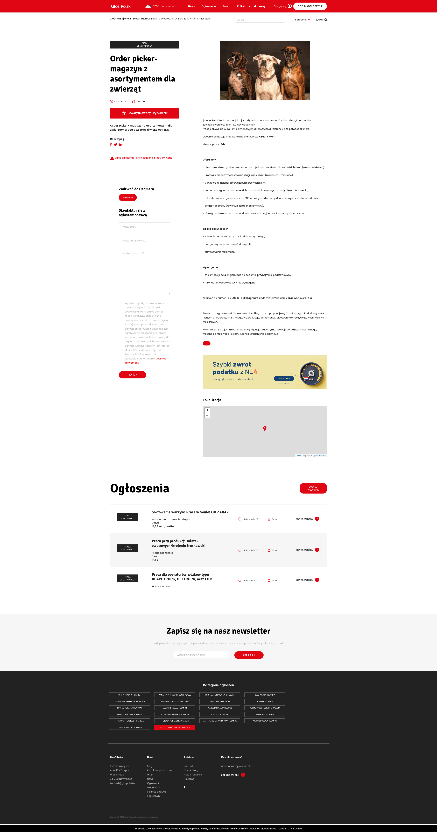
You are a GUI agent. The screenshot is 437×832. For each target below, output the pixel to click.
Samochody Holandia (220, 701)
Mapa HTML (154, 787)
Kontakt (188, 766)
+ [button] (207, 410)
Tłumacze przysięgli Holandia (130, 721)
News (191, 6)
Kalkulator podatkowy (251, 6)
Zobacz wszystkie (313, 488)
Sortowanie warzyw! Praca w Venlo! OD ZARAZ (190, 512)
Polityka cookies (156, 791)
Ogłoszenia (209, 6)
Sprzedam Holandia (265, 714)
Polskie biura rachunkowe (129, 708)
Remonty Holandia (219, 714)
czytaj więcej (304, 518)
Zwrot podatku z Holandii (130, 727)
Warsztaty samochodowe (220, 708)
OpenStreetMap (319, 455)
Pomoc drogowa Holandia (264, 721)
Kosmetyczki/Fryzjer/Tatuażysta (265, 708)
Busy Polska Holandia (265, 695)
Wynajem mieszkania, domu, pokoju (175, 695)
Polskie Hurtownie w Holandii (175, 714)
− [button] (207, 415)
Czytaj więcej (295, 828)
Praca (226, 6)
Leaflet (298, 455)
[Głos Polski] (121, 6)
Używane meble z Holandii (175, 708)
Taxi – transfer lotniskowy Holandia (219, 721)
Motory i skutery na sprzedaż (175, 701)
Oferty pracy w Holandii (129, 695)
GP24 (150, 774)
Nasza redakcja (193, 774)
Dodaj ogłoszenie (310, 6)
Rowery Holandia (265, 701)
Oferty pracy (145, 44)
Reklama (189, 779)
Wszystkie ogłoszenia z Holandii (175, 727)
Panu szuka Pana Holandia (130, 714)
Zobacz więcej (230, 775)
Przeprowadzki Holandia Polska (130, 701)
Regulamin (153, 796)
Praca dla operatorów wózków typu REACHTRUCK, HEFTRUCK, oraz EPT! (182, 576)
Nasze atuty (191, 770)
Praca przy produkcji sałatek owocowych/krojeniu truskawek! (179, 543)
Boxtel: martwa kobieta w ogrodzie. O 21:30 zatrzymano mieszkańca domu (163, 18)
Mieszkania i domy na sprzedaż (219, 695)
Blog (149, 766)
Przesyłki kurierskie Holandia (175, 721)
